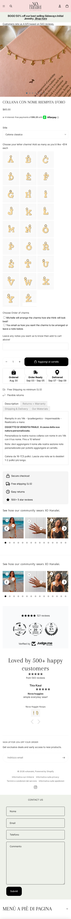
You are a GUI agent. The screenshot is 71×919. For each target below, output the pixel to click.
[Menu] (4, 6)
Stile (5, 127)
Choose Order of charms (16, 312)
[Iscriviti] (64, 757)
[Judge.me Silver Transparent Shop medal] (19, 629)
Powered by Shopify (44, 771)
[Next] (64, 528)
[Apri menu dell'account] (59, 6)
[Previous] (6, 528)
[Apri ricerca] (11, 6)
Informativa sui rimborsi (23, 777)
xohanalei (29, 771)
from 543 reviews (35, 677)
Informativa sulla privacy (47, 777)
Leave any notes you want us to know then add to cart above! (32, 337)
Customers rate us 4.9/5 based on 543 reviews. (28, 23)
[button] (33, 721)
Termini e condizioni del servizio (22, 781)
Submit (14, 891)
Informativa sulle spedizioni (51, 781)
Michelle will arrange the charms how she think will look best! (34, 319)
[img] (35, 674)
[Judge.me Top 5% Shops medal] (51, 629)
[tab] (12, 403)
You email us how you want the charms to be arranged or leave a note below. (35, 327)
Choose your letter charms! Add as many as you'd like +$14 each (35, 146)
